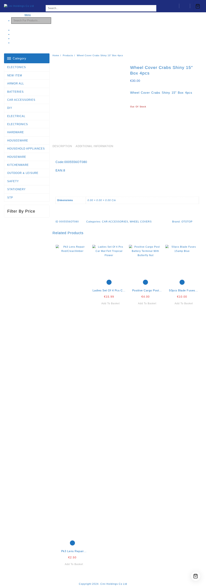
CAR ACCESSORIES (21, 99)
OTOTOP (187, 221)
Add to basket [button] (74, 564)
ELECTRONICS (17, 124)
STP (10, 197)
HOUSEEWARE (17, 140)
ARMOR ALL (15, 83)
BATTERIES (15, 91)
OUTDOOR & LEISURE (22, 173)
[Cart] (197, 6)
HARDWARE (15, 132)
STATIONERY (16, 189)
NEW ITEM (14, 75)
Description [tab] (62, 146)
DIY (9, 107)
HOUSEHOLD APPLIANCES (26, 148)
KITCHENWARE (18, 164)
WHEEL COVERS (141, 221)
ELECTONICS (16, 67)
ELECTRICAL (16, 116)
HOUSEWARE (16, 156)
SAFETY (13, 181)
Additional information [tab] (94, 146)
